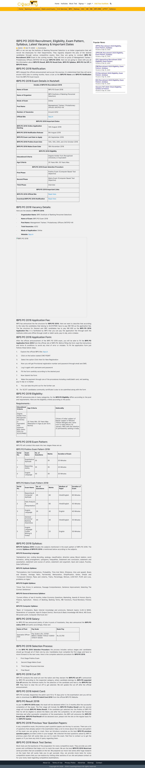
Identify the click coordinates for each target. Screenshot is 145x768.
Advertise (81, 763)
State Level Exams (48, 9)
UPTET (105, 9)
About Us (46, 763)
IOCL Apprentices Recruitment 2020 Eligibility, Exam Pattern (109, 60)
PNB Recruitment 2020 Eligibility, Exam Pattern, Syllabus (109, 67)
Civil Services (62, 9)
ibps (49, 117)
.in (52, 117)
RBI (91, 9)
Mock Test (73, 4)
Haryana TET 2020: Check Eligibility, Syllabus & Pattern (109, 88)
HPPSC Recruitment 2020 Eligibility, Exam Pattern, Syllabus (108, 47)
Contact (99, 763)
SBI (87, 9)
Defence (112, 9)
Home (57, 4)
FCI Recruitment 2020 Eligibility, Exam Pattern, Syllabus (109, 74)
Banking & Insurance (32, 9)
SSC (82, 9)
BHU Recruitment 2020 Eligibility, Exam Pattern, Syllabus (110, 81)
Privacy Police (70, 763)
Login (89, 4)
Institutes (64, 4)
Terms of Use (57, 763)
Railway (77, 9)
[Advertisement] (72, 25)
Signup (81, 4)
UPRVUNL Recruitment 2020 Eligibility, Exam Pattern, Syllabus (109, 53)
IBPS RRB (97, 9)
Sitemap (90, 763)
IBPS (70, 9)
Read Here (52, 194)
